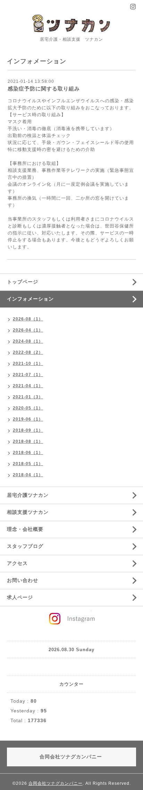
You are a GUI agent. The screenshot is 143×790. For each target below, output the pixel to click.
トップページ (22, 282)
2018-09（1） (28, 430)
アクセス (17, 563)
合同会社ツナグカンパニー (55, 783)
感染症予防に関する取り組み (44, 88)
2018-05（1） (28, 463)
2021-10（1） (28, 363)
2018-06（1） (28, 452)
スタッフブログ (25, 546)
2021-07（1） (28, 374)
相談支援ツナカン (28, 512)
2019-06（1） (28, 419)
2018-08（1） (28, 441)
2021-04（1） (28, 385)
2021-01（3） (28, 396)
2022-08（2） (28, 352)
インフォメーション (30, 299)
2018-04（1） (28, 474)
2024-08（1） (28, 341)
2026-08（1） (28, 319)
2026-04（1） (28, 330)
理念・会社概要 (25, 529)
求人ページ (20, 597)
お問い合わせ (22, 580)
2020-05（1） (28, 408)
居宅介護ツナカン (28, 495)
